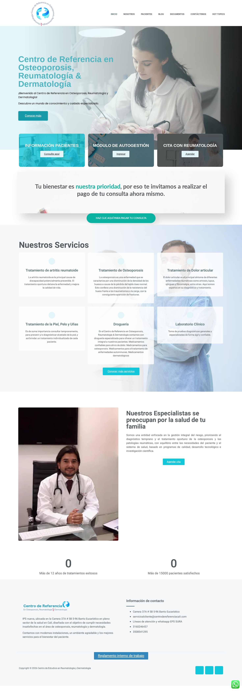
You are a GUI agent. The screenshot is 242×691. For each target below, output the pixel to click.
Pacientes (146, 14)
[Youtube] (219, 670)
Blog (161, 14)
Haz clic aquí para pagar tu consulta (121, 218)
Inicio (114, 14)
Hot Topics (218, 14)
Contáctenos (198, 14)
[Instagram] (209, 670)
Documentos (177, 14)
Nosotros (129, 14)
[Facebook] (199, 670)
